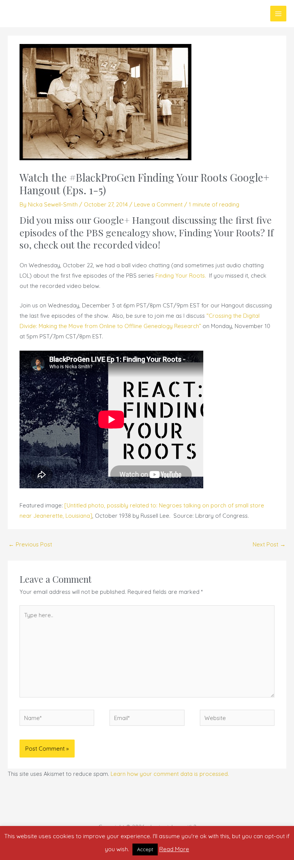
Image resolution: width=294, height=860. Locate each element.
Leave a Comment (158, 204)
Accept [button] (145, 849)
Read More (174, 849)
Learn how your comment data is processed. (170, 773)
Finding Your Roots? (222, 232)
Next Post (269, 544)
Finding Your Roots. (180, 275)
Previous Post (30, 544)
